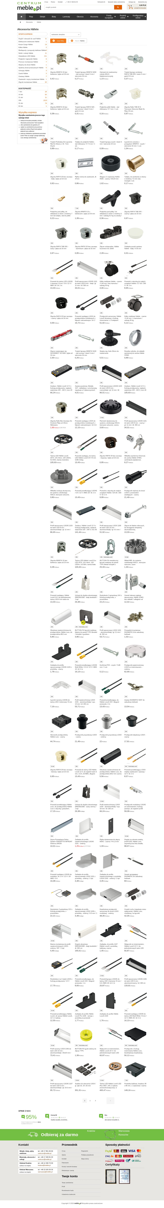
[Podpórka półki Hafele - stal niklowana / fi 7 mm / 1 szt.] (111, 93)
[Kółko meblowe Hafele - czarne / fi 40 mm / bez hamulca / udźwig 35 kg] (111, 268)
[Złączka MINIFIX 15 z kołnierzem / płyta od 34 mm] (86, 198)
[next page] (110, 1100)
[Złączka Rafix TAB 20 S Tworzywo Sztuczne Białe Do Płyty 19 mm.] (135, 93)
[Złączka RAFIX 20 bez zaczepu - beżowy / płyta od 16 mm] (61, 756)
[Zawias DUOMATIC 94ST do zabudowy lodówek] (135, 686)
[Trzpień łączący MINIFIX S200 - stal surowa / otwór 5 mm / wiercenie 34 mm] (86, 58)
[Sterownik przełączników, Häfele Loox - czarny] (61, 721)
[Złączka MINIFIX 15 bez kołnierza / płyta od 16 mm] (61, 93)
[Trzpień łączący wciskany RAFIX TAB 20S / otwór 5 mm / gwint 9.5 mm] (135, 58)
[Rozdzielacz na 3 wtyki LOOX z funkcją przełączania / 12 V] (61, 964)
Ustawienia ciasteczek (68, 1194)
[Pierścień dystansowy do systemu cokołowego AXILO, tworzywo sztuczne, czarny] (111, 407)
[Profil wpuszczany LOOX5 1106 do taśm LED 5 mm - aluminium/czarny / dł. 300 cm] (135, 965)
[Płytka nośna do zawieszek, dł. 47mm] (86, 163)
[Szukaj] (118, 7)
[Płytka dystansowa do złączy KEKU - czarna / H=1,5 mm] (111, 826)
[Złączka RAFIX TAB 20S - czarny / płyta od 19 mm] (135, 198)
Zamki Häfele (33, 73)
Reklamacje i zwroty (68, 1170)
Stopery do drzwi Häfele (33, 65)
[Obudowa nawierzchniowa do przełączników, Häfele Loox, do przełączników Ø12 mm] (61, 616)
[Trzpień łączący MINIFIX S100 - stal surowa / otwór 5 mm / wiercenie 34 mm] (86, 337)
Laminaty (66, 17)
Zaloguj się (132, 2)
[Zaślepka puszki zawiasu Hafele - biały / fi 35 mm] (135, 233)
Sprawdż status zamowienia (116, 2)
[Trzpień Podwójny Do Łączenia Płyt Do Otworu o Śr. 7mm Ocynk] (61, 128)
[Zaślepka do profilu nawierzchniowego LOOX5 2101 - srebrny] (86, 826)
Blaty (54, 17)
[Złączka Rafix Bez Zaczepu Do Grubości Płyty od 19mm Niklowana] (61, 407)
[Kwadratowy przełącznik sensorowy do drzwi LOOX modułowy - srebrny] (111, 895)
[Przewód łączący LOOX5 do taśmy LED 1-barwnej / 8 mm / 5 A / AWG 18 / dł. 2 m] (111, 965)
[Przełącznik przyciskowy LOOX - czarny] (86, 721)
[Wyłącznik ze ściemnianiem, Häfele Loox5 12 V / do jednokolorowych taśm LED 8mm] (135, 930)
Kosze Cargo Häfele (33, 44)
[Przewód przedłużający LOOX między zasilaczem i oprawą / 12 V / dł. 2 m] (135, 756)
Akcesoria (94, 17)
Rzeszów (123, 1134)
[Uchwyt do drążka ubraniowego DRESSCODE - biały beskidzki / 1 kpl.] (86, 582)
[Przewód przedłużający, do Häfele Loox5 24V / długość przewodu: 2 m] (111, 686)
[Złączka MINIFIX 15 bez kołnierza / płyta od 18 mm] (61, 58)
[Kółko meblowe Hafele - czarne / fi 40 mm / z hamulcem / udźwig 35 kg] (135, 303)
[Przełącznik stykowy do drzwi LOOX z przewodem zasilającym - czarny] (135, 477)
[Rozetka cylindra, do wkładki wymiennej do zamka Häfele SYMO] (135, 337)
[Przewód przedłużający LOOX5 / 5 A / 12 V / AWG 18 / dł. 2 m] (86, 477)
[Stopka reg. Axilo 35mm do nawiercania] (111, 337)
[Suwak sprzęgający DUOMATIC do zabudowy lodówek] (135, 861)
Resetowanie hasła (68, 1190)
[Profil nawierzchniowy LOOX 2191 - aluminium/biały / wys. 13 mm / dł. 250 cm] (86, 686)
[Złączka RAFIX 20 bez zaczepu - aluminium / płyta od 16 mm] (86, 233)
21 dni (33, 97)
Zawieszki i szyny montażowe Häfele (33, 79)
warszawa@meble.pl (45, 1172)
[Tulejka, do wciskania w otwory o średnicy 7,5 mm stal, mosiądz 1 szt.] (135, 163)
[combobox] (65, 34)
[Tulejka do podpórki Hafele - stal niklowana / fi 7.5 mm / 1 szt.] (86, 128)
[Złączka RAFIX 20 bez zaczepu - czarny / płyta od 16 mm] (61, 303)
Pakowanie (65, 1163)
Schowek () (101, 2)
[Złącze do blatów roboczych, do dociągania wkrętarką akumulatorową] (135, 511)
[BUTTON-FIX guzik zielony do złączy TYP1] (86, 1035)
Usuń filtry (60, 41)
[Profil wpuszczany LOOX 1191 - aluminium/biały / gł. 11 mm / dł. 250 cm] (111, 616)
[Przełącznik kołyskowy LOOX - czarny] (135, 721)
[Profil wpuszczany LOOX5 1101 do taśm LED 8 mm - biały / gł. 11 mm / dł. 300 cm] (86, 268)
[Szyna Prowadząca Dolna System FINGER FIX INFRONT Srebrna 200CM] (61, 825)
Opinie (64, 1155)
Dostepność (25, 88)
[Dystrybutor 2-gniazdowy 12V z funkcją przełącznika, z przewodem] (61, 893)
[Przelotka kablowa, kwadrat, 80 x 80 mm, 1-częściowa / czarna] (135, 1070)
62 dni (33, 106)
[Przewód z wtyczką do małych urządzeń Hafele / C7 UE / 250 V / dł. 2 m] (135, 268)
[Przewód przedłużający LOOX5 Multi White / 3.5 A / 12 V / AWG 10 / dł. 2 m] (86, 651)
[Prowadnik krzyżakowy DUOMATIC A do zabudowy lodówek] (135, 616)
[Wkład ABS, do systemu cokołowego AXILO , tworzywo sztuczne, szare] (135, 546)
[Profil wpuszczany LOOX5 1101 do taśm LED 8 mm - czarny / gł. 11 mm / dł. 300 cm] (135, 407)
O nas (46, 2)
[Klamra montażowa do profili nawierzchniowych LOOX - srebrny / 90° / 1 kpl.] (61, 930)
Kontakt (60, 2)
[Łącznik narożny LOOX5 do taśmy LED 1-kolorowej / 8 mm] (61, 685)
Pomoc (53, 2)
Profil (63, 1186)
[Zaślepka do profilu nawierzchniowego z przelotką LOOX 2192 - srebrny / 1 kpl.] (111, 861)
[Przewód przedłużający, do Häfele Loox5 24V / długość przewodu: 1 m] (86, 965)
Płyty (31, 17)
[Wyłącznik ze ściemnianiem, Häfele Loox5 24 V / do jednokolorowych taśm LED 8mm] (111, 1033)
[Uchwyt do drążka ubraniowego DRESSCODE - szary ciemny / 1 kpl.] (86, 791)
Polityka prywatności (87, 1155)
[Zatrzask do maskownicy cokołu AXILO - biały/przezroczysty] (111, 58)
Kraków (91, 1131)
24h (33, 100)
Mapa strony (85, 1159)
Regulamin (84, 1151)
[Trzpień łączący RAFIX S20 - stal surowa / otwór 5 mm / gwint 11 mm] (86, 93)
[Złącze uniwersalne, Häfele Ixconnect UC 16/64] (111, 232)
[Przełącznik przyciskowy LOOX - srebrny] (111, 721)
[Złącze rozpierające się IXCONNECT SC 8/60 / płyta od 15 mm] (61, 335)
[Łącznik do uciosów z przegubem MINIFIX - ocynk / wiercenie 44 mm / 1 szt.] (135, 128)
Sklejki (42, 17)
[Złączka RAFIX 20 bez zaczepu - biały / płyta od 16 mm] (61, 163)
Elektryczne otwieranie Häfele (33, 41)
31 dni (33, 103)
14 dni (33, 94)
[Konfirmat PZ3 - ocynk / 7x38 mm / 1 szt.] (111, 651)
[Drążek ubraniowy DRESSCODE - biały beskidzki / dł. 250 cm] (86, 930)
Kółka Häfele (33, 47)
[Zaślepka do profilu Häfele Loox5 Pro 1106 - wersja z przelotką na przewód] (86, 1000)
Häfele (80, 41)
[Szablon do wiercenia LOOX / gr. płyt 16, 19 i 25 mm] (86, 1069)
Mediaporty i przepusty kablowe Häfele (33, 50)
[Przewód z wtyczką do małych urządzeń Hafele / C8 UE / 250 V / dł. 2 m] (111, 477)
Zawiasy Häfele (33, 76)
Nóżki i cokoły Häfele (33, 53)
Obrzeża (80, 17)
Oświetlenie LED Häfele (33, 56)
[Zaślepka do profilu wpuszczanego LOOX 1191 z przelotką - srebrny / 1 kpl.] (86, 861)
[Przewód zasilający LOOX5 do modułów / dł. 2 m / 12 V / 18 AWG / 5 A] (61, 861)
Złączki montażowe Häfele (33, 82)
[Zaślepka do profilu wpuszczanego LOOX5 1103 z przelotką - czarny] (61, 651)
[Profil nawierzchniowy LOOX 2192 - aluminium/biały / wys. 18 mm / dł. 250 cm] (111, 791)
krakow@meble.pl (44, 1165)
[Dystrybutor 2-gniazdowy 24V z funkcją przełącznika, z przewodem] (111, 578)
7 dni (33, 91)
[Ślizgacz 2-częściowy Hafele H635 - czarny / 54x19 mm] (111, 163)
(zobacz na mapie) (25, 1165)
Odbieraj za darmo (59, 1134)
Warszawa (124, 1131)
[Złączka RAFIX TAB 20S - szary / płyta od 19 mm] (61, 233)
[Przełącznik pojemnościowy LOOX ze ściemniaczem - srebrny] (135, 651)
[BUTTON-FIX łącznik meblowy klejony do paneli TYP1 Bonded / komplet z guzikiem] (86, 616)
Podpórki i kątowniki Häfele (33, 59)
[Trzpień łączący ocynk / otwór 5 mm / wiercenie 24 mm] (111, 128)
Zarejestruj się (142, 2)
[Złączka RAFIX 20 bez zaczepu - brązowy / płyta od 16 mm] (111, 442)
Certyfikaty (112, 1164)
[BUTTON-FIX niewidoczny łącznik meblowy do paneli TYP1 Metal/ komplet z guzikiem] (111, 547)
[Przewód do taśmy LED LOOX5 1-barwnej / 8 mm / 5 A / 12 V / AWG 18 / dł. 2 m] (61, 268)
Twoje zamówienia (67, 1182)
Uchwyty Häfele (33, 70)
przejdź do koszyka (140, 8)
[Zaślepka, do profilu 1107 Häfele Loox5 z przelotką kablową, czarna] (111, 930)
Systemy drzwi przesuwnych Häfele (33, 68)
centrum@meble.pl (44, 1153)
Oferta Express (25, 34)
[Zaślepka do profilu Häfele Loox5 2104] (111, 1000)
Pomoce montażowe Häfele (33, 62)
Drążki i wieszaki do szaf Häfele (33, 39)
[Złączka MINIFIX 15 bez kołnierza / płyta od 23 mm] (61, 547)
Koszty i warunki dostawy (69, 1166)
